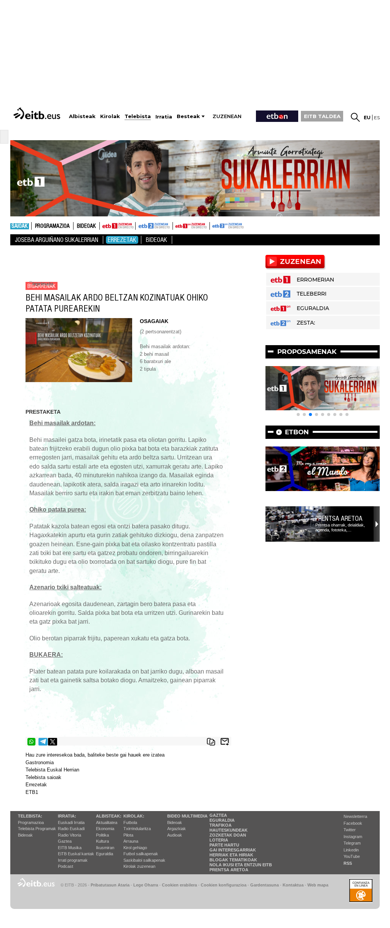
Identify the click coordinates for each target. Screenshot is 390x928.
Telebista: (30, 816)
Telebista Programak (37, 828)
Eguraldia (104, 853)
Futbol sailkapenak (140, 853)
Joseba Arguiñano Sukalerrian (56, 240)
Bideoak (86, 226)
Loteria (218, 840)
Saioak (19, 226)
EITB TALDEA (322, 116)
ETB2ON (213, 225)
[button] (298, 414)
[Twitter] (52, 742)
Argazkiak (176, 828)
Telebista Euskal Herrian (52, 770)
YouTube (352, 856)
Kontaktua (293, 885)
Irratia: (67, 816)
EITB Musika (70, 847)
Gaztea (65, 841)
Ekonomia (105, 828)
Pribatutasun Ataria (110, 885)
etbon (297, 432)
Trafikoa (220, 825)
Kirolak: (133, 816)
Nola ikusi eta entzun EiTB (240, 864)
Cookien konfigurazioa (223, 885)
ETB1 (117, 226)
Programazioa (52, 226)
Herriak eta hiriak (231, 855)
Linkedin (351, 850)
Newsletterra (355, 816)
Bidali (225, 742)
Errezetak (122, 240)
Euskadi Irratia (71, 822)
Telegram (352, 843)
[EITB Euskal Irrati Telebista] (37, 113)
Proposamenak (307, 351)
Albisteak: (108, 816)
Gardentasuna (264, 885)
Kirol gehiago (135, 847)
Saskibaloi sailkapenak (144, 860)
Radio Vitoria (69, 835)
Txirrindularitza (137, 828)
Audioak (174, 835)
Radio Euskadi (71, 828)
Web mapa (317, 885)
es (377, 117)
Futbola (130, 822)
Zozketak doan (227, 835)
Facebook (353, 823)
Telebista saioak (43, 777)
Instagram (353, 836)
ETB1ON (176, 225)
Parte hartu (224, 845)
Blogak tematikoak (233, 860)
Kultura (102, 841)
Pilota (128, 835)
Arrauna (130, 841)
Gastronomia (40, 762)
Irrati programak (73, 860)
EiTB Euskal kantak (76, 853)
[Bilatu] (355, 117)
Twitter (350, 829)
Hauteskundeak (228, 830)
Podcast (65, 866)
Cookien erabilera (179, 885)
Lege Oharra (145, 885)
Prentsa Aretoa (339, 518)
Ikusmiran (105, 847)
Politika (102, 835)
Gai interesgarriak (232, 850)
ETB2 (154, 226)
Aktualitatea (106, 822)
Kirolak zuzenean (139, 866)
